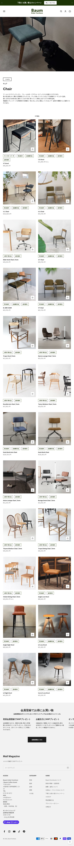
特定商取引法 (50, 800)
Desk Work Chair (43, 452)
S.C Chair (6, 211)
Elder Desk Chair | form (10, 260)
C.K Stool (41, 159)
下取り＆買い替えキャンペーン (55, 793)
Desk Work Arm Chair (10, 452)
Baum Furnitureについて (53, 780)
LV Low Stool (42, 645)
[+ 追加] (32, 149)
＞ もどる (7, 79)
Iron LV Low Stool (44, 693)
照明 (30, 790)
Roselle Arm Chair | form (11, 404)
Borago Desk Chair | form (46, 500)
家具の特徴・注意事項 (52, 783)
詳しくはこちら (53, 3)
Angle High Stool (8, 645)
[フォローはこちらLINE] (24, 831)
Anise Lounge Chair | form (11, 500)
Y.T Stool (6, 163)
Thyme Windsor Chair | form (12, 548)
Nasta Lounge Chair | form (47, 356)
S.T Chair (41, 260)
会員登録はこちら (37, 740)
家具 (30, 780)
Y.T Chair (41, 308)
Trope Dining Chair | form (46, 548)
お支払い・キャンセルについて (55, 790)
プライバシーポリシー (52, 803)
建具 (30, 783)
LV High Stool (7, 693)
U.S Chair (41, 211)
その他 (31, 793)
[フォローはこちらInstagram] (9, 831)
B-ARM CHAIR (7, 308)
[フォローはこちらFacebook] (4, 831)
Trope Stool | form (9, 356)
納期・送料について (52, 787)
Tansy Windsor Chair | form (47, 404)
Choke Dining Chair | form (11, 597)
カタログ (48, 797)
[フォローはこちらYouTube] (14, 831)
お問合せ (48, 807)
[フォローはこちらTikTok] (19, 831)
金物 (30, 787)
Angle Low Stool (43, 597)
